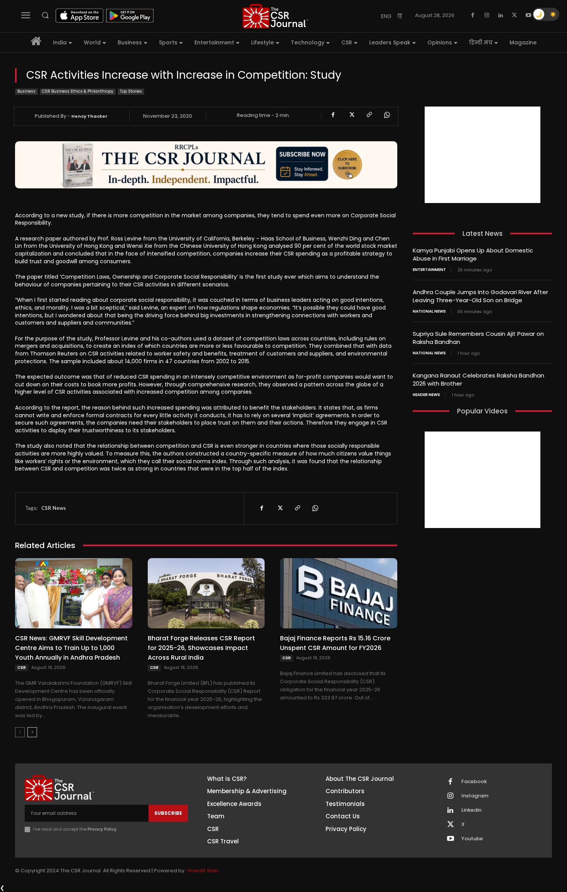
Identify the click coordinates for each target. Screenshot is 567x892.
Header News (426, 395)
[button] (45, 15)
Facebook (474, 781)
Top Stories (131, 91)
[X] (514, 15)
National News (429, 311)
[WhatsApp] (386, 115)
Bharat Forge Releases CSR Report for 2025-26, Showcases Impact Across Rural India (201, 648)
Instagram (474, 795)
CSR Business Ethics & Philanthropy (77, 91)
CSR (21, 667)
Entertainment (429, 270)
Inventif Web (203, 870)
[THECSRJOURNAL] (275, 16)
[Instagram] (486, 15)
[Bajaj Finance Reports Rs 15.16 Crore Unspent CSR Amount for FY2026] (338, 593)
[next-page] (32, 732)
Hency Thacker (89, 116)
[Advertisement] (482, 155)
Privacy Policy (102, 829)
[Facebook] (472, 15)
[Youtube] (528, 15)
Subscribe (168, 813)
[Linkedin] (500, 15)
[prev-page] (20, 732)
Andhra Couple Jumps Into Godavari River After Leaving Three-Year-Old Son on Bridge (480, 296)
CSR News (53, 508)
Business (26, 91)
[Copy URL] (368, 115)
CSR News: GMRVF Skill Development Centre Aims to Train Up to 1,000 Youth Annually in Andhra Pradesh (71, 648)
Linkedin (471, 810)
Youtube (472, 838)
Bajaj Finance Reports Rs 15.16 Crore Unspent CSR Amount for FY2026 (335, 643)
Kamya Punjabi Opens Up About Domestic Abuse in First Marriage (473, 254)
